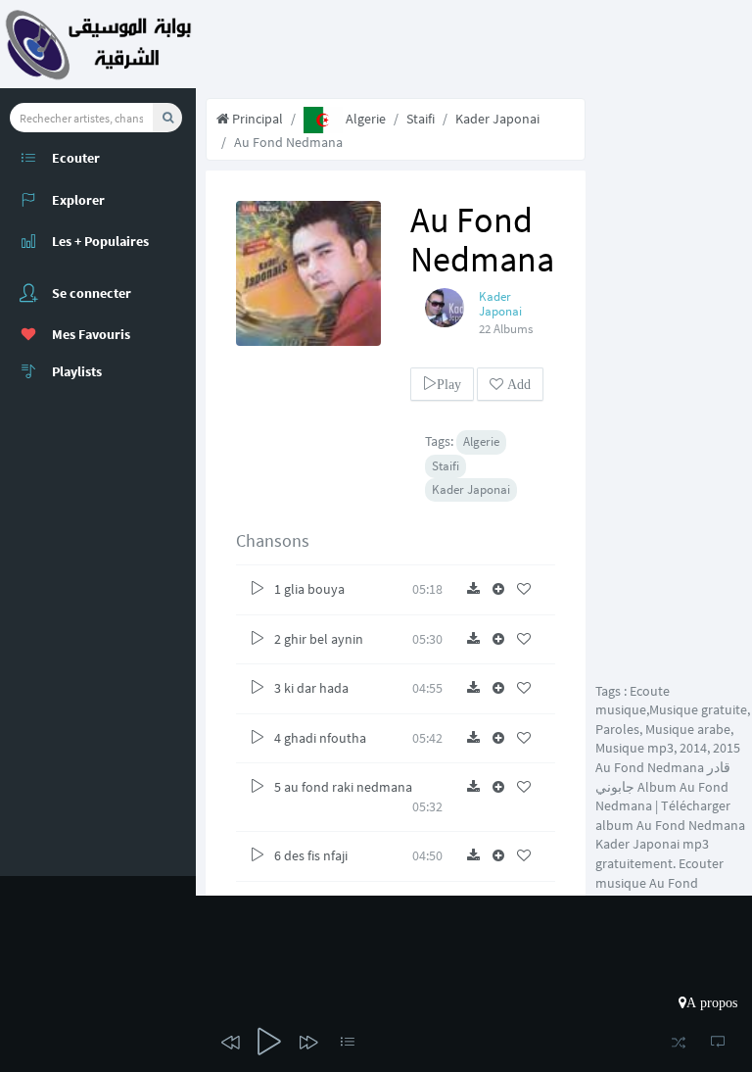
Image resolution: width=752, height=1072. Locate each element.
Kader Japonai (497, 118)
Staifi (420, 118)
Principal (256, 118)
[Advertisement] (673, 382)
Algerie (364, 118)
